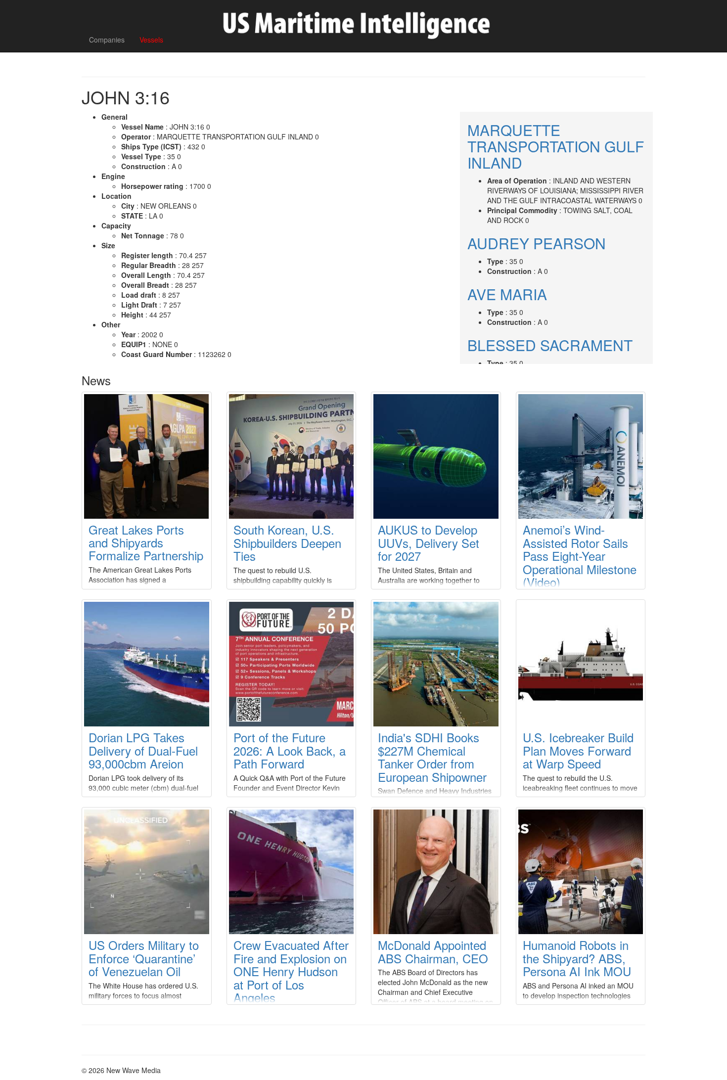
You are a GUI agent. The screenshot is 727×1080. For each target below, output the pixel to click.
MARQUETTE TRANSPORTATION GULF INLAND (555, 146)
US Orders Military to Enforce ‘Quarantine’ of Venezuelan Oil (144, 958)
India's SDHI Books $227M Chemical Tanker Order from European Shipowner (432, 756)
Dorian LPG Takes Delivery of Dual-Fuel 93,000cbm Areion (143, 750)
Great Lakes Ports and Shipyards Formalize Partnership (146, 542)
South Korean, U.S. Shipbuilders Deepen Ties (287, 542)
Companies (107, 40)
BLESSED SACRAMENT (550, 345)
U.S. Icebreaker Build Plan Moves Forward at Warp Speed (578, 750)
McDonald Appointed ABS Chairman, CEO (433, 951)
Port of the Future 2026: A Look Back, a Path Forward (289, 750)
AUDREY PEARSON (536, 243)
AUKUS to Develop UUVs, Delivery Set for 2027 (428, 542)
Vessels (151, 40)
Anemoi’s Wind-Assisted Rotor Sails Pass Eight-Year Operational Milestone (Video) (579, 555)
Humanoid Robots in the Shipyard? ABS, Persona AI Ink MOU (577, 958)
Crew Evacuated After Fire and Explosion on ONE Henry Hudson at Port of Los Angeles (291, 971)
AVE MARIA (507, 294)
